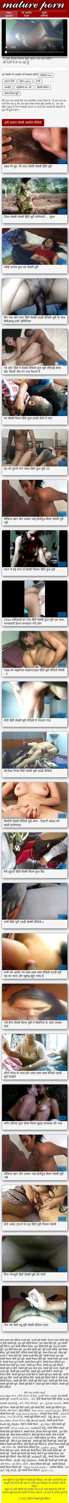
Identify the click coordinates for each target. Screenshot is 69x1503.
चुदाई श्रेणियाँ (44, 14)
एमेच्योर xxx (45, 75)
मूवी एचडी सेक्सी (49, 1349)
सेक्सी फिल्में (29, 1431)
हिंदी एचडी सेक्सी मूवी (52, 1450)
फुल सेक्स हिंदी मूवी (47, 1343)
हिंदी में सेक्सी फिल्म (30, 1424)
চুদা (41, 1403)
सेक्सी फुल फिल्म (33, 1365)
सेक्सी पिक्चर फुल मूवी (53, 1355)
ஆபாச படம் (47, 1470)
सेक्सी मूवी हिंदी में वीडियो (47, 1383)
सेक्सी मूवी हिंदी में (26, 1383)
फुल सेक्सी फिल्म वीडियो (29, 1470)
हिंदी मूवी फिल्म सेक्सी (41, 1434)
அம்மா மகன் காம (20, 1427)
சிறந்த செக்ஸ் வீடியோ (36, 1467)
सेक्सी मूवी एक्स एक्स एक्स (30, 1368)
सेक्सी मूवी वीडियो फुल (56, 1407)
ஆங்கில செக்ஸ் (53, 1403)
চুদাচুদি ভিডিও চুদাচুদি (47, 1395)
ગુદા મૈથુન (45, 1424)
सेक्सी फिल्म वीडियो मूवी (11, 1467)
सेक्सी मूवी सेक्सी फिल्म (31, 1450)
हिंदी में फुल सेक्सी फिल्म (48, 1453)
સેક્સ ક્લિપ (18, 1420)
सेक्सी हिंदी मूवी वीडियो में (11, 1431)
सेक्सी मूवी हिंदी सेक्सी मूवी (44, 1440)
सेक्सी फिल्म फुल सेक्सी (13, 1361)
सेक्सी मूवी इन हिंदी (8, 1368)
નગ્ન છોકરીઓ (15, 1416)
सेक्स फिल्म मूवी (11, 93)
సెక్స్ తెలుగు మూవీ (35, 1420)
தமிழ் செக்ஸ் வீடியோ (27, 1413)
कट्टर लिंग (9, 81)
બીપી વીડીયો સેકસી (22, 1437)
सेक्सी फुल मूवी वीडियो (53, 1365)
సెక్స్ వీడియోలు (29, 1460)
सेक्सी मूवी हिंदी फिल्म (58, 1380)
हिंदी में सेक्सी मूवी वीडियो (33, 6)
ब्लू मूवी (17, 1460)
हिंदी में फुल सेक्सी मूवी (21, 1440)
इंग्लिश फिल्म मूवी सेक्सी (47, 1431)
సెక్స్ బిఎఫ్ (11, 1470)
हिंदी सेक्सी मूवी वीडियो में (35, 1444)
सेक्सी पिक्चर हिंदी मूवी (36, 1358)
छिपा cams (25, 81)
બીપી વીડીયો (31, 1403)
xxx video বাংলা (8, 1395)
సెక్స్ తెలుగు (54, 1416)
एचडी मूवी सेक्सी (38, 1340)
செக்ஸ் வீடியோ (53, 1410)
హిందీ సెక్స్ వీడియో (9, 1424)
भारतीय (7, 87)
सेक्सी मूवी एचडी (50, 1368)
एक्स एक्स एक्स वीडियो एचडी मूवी (15, 1340)
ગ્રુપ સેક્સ (37, 1410)
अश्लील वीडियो (56, 1467)
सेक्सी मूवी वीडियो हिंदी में (46, 1377)
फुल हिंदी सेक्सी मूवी (32, 1349)
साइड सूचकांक (9, 14)
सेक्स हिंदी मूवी (14, 1355)
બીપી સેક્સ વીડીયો (27, 1395)
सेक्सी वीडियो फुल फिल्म (45, 1437)
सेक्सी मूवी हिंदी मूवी (8, 1383)
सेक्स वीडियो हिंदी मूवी (40, 1463)
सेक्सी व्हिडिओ (58, 1463)
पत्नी (38, 81)
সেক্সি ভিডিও (5, 1463)
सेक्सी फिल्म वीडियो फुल (54, 1361)
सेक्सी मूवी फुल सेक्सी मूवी (50, 1374)
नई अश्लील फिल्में (26, 14)
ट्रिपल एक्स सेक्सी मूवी (58, 1340)
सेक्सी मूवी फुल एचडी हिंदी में (24, 1374)
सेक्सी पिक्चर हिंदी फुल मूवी (12, 1358)
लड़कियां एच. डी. (24, 87)
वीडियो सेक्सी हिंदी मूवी (31, 1352)
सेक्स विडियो (24, 1410)
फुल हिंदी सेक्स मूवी (13, 1349)
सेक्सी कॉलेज (43, 87)
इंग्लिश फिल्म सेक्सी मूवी (58, 1444)
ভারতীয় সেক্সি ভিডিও (8, 1410)
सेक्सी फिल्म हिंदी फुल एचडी (12, 1365)
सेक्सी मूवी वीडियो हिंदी (23, 1377)
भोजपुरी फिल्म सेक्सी (49, 1413)
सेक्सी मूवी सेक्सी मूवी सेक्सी (23, 1453)
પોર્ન (33, 1398)
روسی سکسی (49, 1447)
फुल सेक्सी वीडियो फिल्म (22, 1346)
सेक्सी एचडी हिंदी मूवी (32, 1355)
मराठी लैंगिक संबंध (55, 1427)
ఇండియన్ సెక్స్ (38, 1427)
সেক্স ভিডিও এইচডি (20, 1463)
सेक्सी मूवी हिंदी (20, 1380)
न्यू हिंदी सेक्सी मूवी (8, 1343)
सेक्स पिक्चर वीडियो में (20, 1434)
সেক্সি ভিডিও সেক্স (8, 1447)
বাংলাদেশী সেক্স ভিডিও (19, 1398)
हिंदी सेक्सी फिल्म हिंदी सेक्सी (49, 1398)
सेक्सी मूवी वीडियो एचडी (35, 1416)
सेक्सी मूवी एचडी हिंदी (19, 1371)
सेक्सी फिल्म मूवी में (33, 1361)
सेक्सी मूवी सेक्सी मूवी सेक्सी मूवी (53, 1460)
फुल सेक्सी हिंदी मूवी (43, 1346)
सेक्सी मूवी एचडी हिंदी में (41, 1371)
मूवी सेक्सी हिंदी (13, 1352)
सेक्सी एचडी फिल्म (55, 1420)
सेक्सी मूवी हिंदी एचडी (37, 1380)
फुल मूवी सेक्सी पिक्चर (28, 1343)
